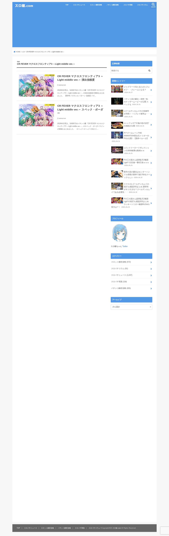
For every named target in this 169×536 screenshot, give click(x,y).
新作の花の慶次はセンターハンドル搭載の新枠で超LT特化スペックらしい (137, 174)
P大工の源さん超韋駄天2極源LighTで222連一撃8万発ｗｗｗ (136, 162)
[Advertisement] (84, 28)
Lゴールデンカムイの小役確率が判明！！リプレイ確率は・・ (137, 113)
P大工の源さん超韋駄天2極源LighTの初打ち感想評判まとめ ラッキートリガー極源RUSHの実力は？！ (130, 203)
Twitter (125, 246)
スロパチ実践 (128, 5)
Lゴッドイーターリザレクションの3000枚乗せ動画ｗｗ (136, 150)
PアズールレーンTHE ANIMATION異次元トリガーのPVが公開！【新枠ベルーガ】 (130, 137)
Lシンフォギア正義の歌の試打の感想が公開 (136, 124)
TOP (66, 5)
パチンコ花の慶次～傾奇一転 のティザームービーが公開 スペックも (136, 101)
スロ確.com (116, 528)
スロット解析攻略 (96, 5)
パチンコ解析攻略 (113, 5)
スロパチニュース (79, 5)
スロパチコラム (142, 5)
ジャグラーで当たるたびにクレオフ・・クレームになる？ (137, 89)
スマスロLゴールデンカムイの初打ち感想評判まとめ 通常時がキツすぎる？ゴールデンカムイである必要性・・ (130, 188)
